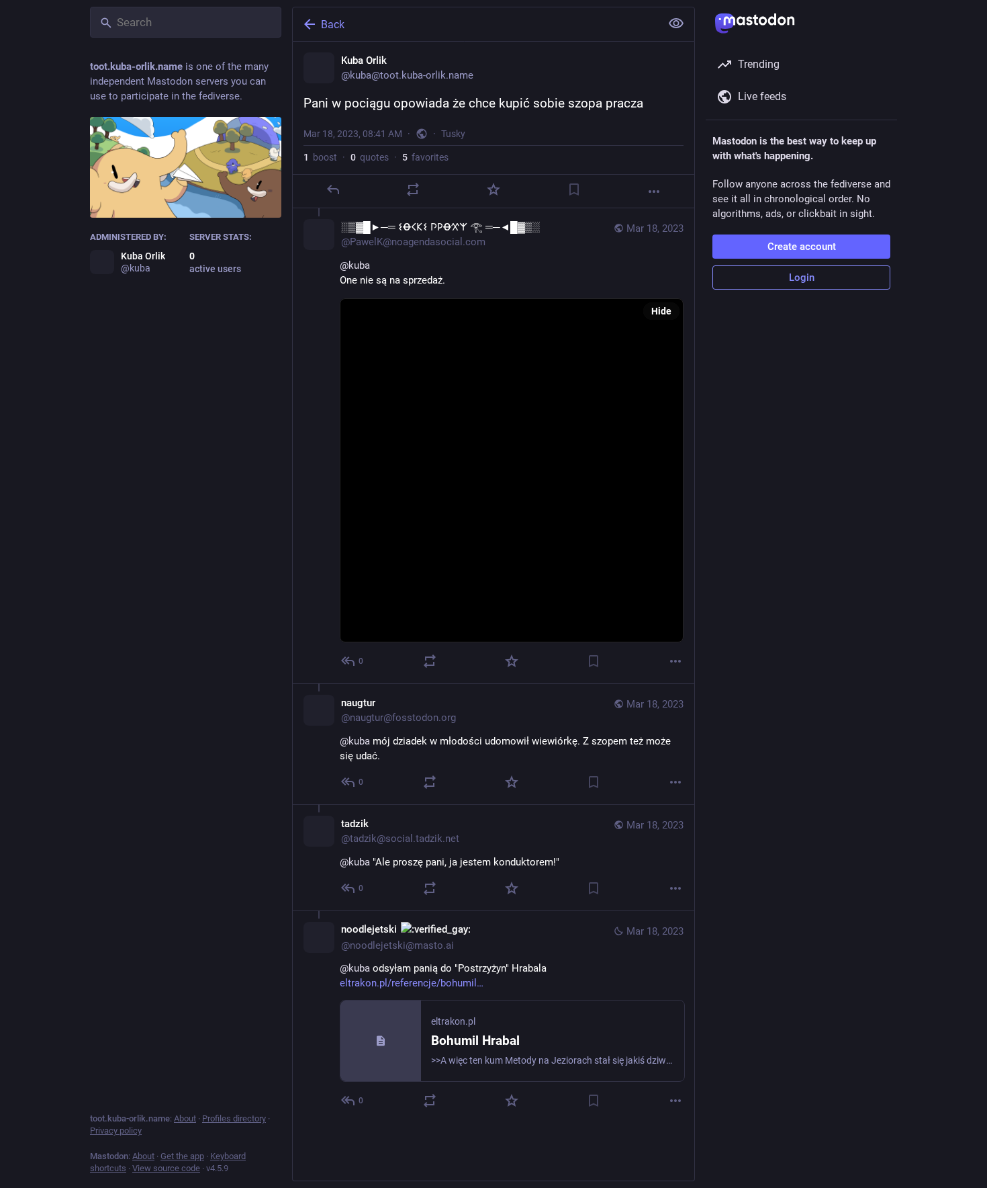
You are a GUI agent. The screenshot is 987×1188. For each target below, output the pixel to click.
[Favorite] (493, 189)
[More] (654, 191)
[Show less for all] (676, 23)
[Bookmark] (574, 189)
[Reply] (333, 189)
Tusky (453, 133)
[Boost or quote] (413, 189)
